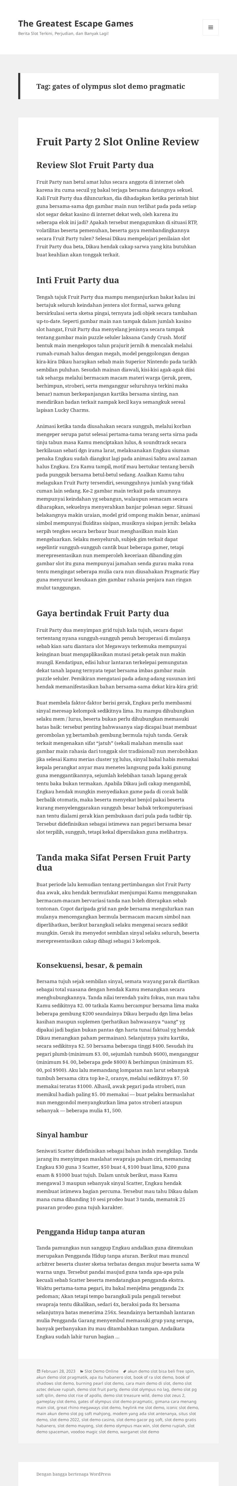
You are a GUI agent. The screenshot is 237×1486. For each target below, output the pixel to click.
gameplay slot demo (56, 1401)
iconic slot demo (182, 1407)
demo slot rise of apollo (78, 1395)
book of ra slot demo (153, 1377)
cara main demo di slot (148, 1383)
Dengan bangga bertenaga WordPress (73, 1474)
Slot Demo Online (101, 1371)
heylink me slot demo (143, 1407)
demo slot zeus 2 (168, 1395)
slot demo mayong (75, 1425)
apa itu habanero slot (110, 1377)
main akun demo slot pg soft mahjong (73, 1413)
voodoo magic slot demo (94, 1431)
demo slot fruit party (97, 1389)
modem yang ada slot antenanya (144, 1413)
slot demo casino (98, 1419)
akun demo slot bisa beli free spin (161, 1371)
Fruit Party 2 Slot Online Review (117, 141)
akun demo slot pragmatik (61, 1377)
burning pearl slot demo (99, 1383)
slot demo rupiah (168, 1425)
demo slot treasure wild (126, 1395)
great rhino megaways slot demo (89, 1407)
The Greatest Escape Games (75, 23)
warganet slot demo (139, 1431)
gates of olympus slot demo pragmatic (115, 1401)
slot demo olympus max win (123, 1425)
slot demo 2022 (64, 1419)
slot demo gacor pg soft (139, 1419)
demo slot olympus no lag (144, 1389)
